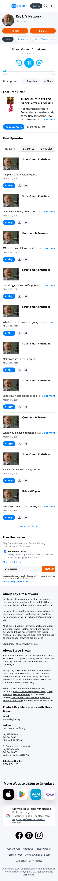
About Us (28, 848)
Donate (43, 30)
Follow (15, 30)
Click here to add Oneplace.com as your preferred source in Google (31, 819)
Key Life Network (28, 16)
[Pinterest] (29, 835)
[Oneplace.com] (18, 6)
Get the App (14, 848)
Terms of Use (15, 854)
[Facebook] (19, 835)
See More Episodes (29, 526)
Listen (8, 39)
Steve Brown (23, 21)
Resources (23, 39)
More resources (36, 126)
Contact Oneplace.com (37, 854)
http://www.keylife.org (27, 643)
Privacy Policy (43, 848)
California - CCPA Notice (29, 860)
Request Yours (14, 126)
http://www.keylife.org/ (14, 728)
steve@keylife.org (12, 719)
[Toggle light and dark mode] (52, 6)
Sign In (36, 5)
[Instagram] (39, 835)
